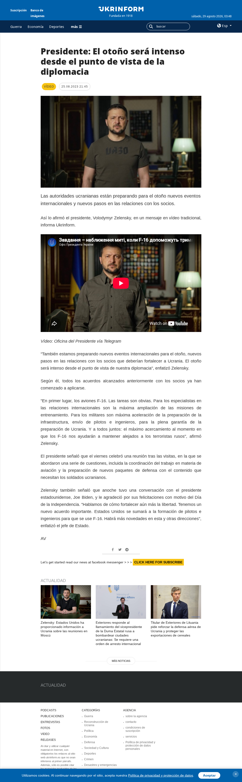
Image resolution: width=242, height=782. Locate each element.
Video (45, 734)
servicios (131, 736)
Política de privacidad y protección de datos (160, 775)
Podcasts (48, 710)
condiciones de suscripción (135, 729)
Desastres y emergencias (100, 765)
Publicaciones (52, 716)
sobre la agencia (136, 716)
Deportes (56, 26)
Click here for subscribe (158, 562)
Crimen (89, 759)
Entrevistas (50, 722)
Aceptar (209, 775)
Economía (35, 26)
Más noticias (121, 660)
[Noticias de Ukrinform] (121, 8)
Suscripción (18, 10)
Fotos (45, 728)
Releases (48, 740)
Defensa (89, 742)
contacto (130, 722)
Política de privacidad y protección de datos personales (140, 746)
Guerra (16, 26)
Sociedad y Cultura (96, 748)
